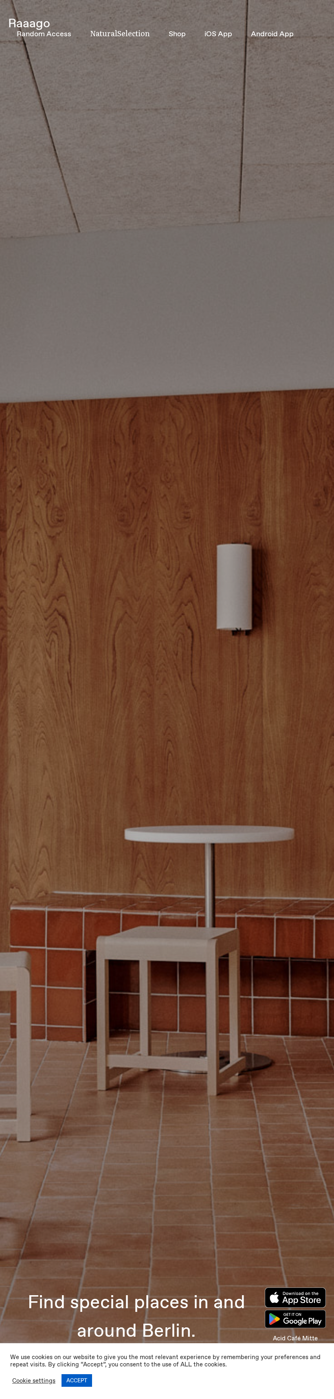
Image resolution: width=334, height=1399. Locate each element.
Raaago (29, 23)
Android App (272, 34)
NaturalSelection (120, 33)
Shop (177, 34)
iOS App (218, 34)
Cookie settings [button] (33, 1380)
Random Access (44, 34)
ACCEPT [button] (76, 1380)
